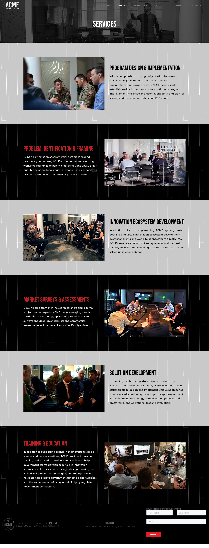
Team (156, 5)
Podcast (141, 5)
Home (107, 5)
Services (122, 5)
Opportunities (175, 5)
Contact (198, 5)
